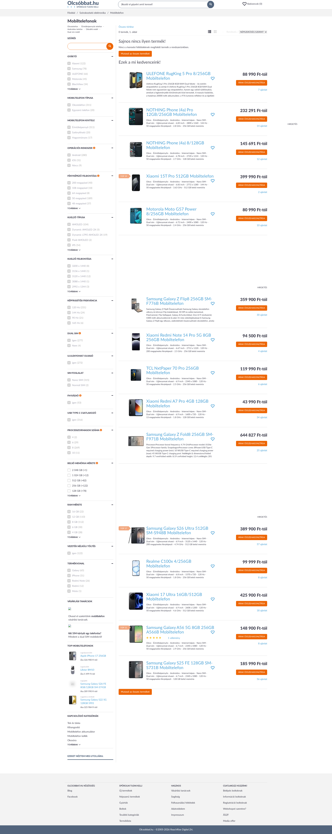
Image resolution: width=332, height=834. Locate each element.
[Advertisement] (283, 71)
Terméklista (125, 821)
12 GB (75, 517)
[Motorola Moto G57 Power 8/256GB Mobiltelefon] (136, 216)
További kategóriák (129, 815)
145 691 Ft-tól (253, 144)
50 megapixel (79, 198)
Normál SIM (78, 385)
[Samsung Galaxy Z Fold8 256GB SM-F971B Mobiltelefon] (136, 441)
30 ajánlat (262, 315)
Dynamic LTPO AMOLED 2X (87, 235)
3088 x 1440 (79, 281)
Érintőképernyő (80, 127)
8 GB (74, 522)
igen (74, 363)
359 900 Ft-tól (253, 300)
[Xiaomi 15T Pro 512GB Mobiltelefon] (136, 182)
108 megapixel (79, 188)
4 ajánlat (262, 351)
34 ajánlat (262, 417)
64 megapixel (79, 193)
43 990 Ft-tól (255, 402)
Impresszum (177, 815)
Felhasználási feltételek (183, 803)
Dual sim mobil (73, 32)
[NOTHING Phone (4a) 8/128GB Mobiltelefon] (136, 149)
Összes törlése (126, 27)
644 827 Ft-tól (253, 435)
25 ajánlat (262, 450)
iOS (74, 160)
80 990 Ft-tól (255, 210)
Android (76, 155)
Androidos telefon (74, 29)
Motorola (77, 79)
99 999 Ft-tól (255, 562)
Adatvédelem (178, 809)
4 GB (74, 532)
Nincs (75, 165)
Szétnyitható (78, 132)
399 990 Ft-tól (253, 177)
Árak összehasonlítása (251, 83)
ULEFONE (77, 74)
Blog (69, 791)
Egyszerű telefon (81, 110)
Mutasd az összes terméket (135, 54)
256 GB (76, 486)
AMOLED (77, 224)
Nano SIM (77, 380)
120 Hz (76, 307)
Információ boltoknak (234, 797)
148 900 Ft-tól (253, 628)
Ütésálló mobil (92, 29)
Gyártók (123, 803)
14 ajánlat (262, 126)
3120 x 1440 (79, 276)
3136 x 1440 (79, 271)
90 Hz (75, 318)
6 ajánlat (262, 384)
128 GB (76, 491)
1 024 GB (77, 475)
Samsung (77, 69)
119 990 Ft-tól (253, 369)
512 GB (76, 480)
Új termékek (125, 791)
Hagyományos (79, 138)
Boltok (122, 809)
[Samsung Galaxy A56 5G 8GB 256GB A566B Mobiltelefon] (136, 634)
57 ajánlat (262, 544)
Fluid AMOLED (80, 240)
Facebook (72, 797)
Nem (74, 346)
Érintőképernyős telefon (91, 26)
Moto (75, 591)
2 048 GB (77, 470)
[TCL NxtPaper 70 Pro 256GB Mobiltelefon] (136, 375)
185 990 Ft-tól (253, 664)
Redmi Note (78, 581)
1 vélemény (174, 638)
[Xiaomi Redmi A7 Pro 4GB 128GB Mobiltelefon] (136, 408)
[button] (253, 4)
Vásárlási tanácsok (180, 791)
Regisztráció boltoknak (235, 803)
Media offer (229, 821)
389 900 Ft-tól (253, 529)
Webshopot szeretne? (234, 809)
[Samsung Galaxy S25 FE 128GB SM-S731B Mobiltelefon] (136, 669)
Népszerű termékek (129, 797)
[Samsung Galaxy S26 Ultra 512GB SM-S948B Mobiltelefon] (136, 535)
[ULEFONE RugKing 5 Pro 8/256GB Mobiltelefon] (136, 80)
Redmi (75, 586)
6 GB (74, 527)
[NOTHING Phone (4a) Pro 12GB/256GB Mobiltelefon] (136, 116)
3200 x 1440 (79, 266)
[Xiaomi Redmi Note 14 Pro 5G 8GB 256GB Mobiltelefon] (136, 341)
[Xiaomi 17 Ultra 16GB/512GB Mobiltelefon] (136, 601)
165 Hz (76, 323)
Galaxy (75, 570)
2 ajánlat (262, 192)
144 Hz (76, 313)
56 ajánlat (262, 679)
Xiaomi (75, 63)
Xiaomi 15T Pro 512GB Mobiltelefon (180, 176)
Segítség (175, 797)
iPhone (75, 575)
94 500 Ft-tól (255, 336)
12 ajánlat (262, 159)
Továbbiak (72, 89)
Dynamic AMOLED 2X (84, 230)
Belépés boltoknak (232, 791)
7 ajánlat (262, 90)
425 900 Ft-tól (253, 595)
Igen (74, 340)
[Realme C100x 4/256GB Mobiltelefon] (136, 568)
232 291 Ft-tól (253, 111)
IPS (74, 245)
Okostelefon (72, 26)
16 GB (75, 512)
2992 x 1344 (79, 287)
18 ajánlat (262, 610)
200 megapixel (79, 183)
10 (73, 453)
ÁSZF (226, 815)
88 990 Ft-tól (255, 74)
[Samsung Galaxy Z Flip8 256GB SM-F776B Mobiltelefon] (136, 305)
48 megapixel (79, 203)
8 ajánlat (262, 577)
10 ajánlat (262, 225)
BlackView (77, 84)
